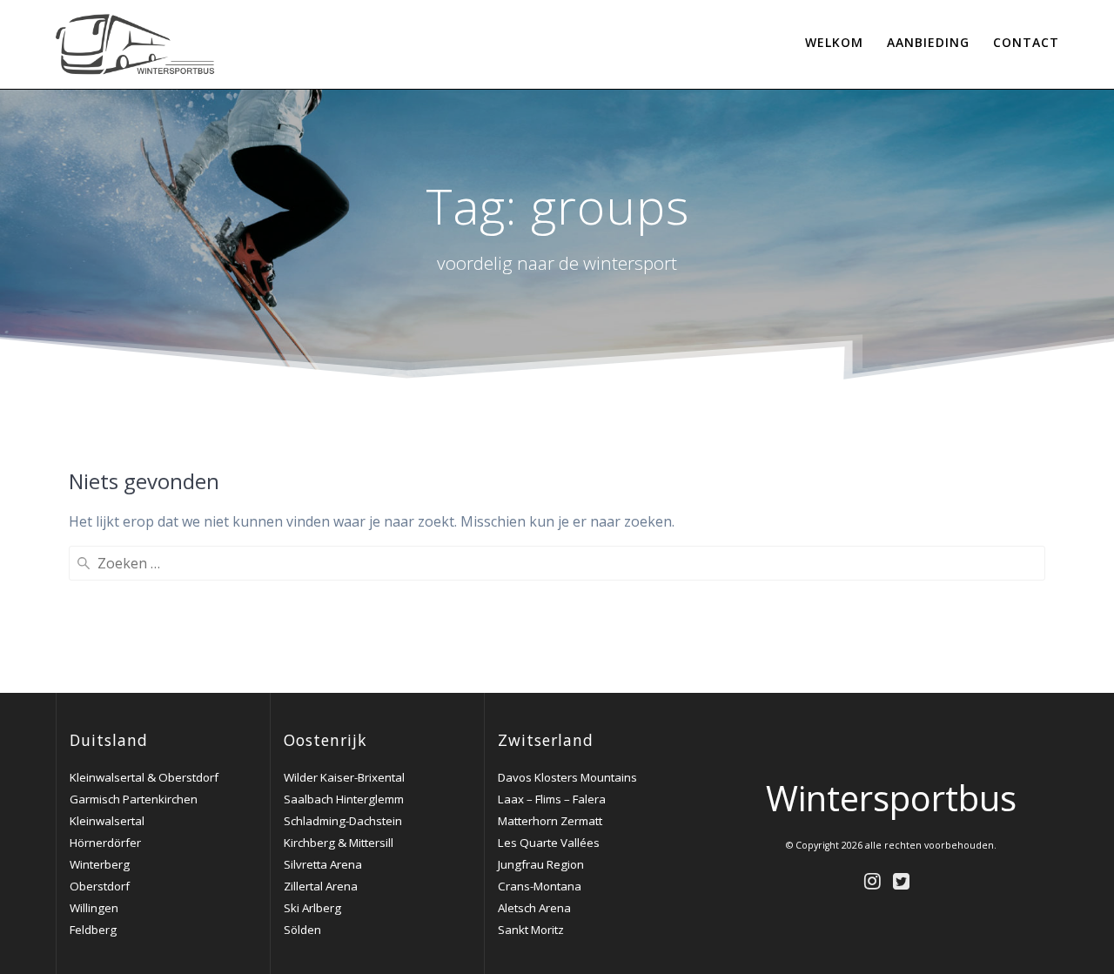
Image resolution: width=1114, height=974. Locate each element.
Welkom (834, 42)
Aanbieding (928, 42)
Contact (1026, 42)
